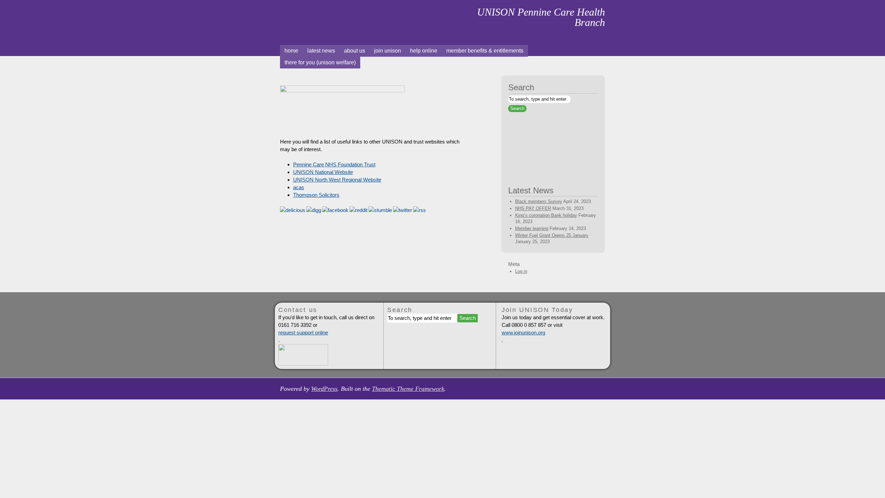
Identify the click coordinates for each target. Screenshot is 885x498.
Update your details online (552, 166)
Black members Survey (538, 201)
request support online (303, 332)
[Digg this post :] (313, 210)
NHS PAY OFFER (533, 208)
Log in (521, 271)
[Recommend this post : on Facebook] (335, 210)
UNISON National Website (323, 172)
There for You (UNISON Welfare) (320, 62)
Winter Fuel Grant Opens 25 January (551, 235)
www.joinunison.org (523, 332)
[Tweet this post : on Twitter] (402, 210)
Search (521, 87)
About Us (354, 51)
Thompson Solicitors (316, 195)
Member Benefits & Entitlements (484, 51)
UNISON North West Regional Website (337, 180)
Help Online (423, 51)
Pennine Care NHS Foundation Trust (334, 164)
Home (309, 18)
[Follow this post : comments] (419, 210)
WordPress (324, 388)
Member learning (531, 228)
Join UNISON (387, 51)
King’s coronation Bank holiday (546, 215)
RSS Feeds (602, 50)
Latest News (321, 51)
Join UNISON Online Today (552, 134)
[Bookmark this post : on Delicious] (292, 210)
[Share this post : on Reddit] (358, 210)
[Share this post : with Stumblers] (380, 210)
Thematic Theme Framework (408, 388)
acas (298, 187)
